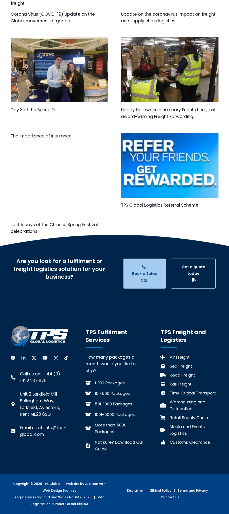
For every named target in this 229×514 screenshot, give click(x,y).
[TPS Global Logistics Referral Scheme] (169, 165)
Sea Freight (181, 366)
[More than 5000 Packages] (90, 428)
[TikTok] (66, 358)
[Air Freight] (165, 357)
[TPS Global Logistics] (40, 336)
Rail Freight (180, 384)
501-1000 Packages (113, 404)
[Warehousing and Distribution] (165, 405)
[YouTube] (45, 358)
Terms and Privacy (193, 490)
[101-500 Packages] (90, 393)
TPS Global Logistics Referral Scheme (159, 205)
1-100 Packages (110, 383)
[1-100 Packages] (90, 383)
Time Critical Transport (193, 393)
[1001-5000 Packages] (90, 414)
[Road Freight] (165, 375)
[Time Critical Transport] (165, 393)
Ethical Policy (160, 490)
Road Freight (182, 375)
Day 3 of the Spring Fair (35, 110)
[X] (34, 358)
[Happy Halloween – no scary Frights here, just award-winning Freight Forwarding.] (169, 69)
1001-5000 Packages (115, 414)
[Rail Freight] (165, 384)
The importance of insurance (41, 136)
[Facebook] (13, 358)
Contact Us (170, 497)
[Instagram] (56, 358)
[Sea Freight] (165, 366)
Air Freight (180, 357)
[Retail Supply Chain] (165, 417)
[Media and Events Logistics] (165, 430)
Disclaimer (135, 490)
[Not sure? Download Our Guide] (90, 445)
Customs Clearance (190, 442)
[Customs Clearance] (165, 442)
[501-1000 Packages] (90, 404)
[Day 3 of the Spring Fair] (59, 69)
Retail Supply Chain (189, 417)
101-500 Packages (112, 393)
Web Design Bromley (59, 490)
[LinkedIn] (23, 358)
